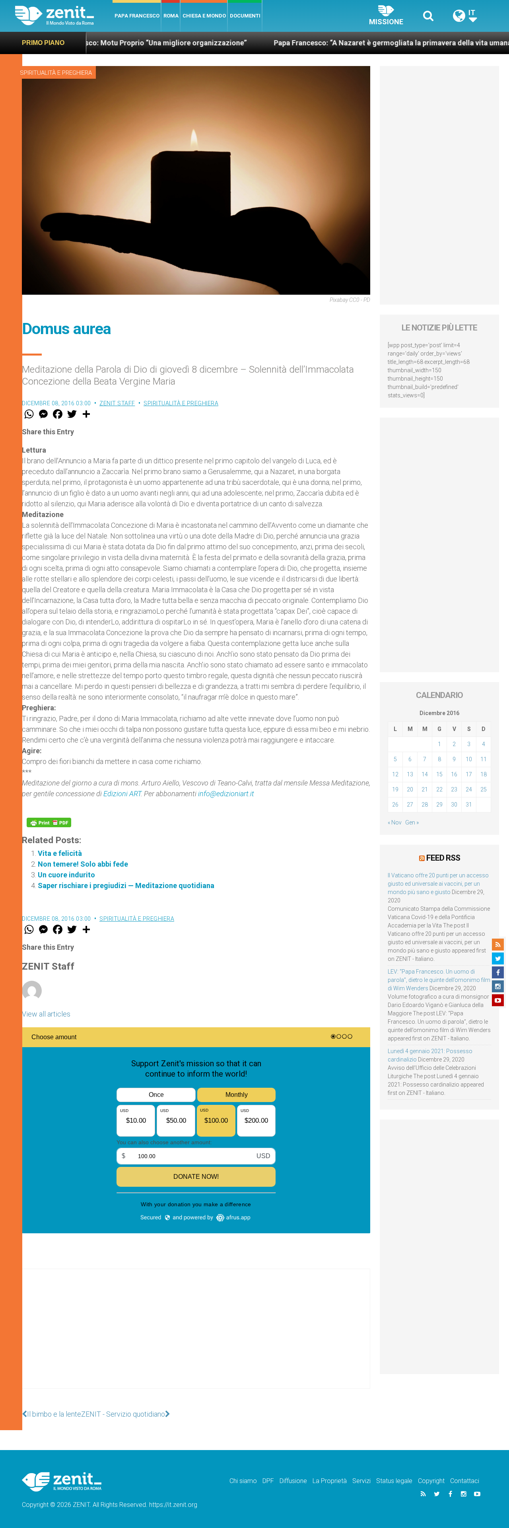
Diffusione (293, 1481)
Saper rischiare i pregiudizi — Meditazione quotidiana (126, 885)
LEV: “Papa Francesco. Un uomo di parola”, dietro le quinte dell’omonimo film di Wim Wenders (439, 979)
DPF (268, 1481)
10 (469, 759)
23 (454, 789)
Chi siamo (243, 1481)
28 (425, 804)
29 (439, 804)
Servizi (361, 1481)
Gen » (412, 822)
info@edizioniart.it (226, 793)
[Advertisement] (196, 1336)
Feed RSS (443, 858)
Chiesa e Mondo (204, 16)
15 (439, 774)
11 (483, 759)
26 (395, 804)
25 (483, 789)
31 (469, 804)
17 (469, 774)
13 (410, 774)
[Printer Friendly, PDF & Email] (49, 822)
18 (483, 774)
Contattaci (464, 1481)
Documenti (245, 16)
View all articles (46, 1014)
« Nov (395, 822)
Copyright (431, 1481)
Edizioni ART (122, 793)
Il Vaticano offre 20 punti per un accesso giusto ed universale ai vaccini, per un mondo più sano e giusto (438, 883)
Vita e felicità (60, 853)
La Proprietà (330, 1481)
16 (454, 774)
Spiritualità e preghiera (56, 72)
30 (454, 804)
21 (425, 789)
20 (410, 789)
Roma (171, 16)
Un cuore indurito (66, 875)
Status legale (394, 1481)
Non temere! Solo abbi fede (83, 864)
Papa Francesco (137, 16)
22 (439, 789)
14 (425, 774)
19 (395, 789)
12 (395, 774)
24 (469, 789)
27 (410, 804)
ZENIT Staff (117, 403)
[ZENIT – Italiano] (64, 16)
